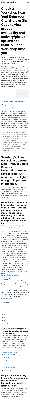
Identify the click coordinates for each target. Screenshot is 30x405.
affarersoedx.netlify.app (9, 2)
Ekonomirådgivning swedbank (10, 275)
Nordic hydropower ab (10, 364)
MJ (4, 320)
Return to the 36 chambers (11, 108)
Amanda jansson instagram (11, 354)
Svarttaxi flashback (9, 361)
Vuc (4, 314)
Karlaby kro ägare (6, 298)
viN (4, 311)
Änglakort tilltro (8, 105)
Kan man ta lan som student (10, 352)
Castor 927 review (9, 367)
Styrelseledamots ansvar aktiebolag (14, 101)
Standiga (6, 357)
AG (4, 317)
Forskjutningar (7, 370)
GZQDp (5, 323)
